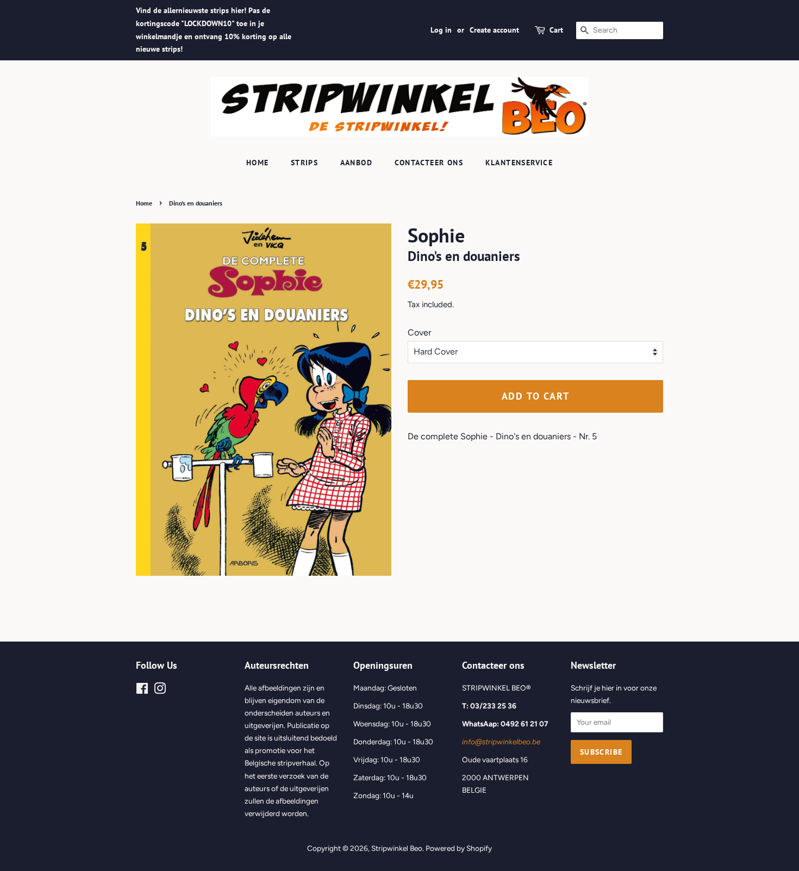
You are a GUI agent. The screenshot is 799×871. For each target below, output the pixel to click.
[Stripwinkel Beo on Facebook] (142, 690)
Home (257, 162)
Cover (419, 332)
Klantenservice (519, 162)
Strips (304, 162)
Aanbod (356, 162)
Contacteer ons (429, 162)
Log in (441, 30)
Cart (556, 30)
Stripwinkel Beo (396, 848)
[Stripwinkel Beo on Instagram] (160, 690)
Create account (494, 30)
